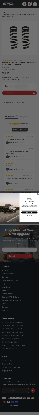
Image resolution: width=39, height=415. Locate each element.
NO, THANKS (29, 215)
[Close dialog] (38, 194)
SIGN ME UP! (29, 212)
